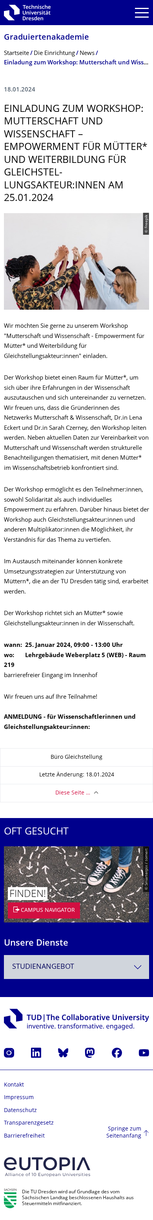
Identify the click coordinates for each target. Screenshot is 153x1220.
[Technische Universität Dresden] (27, 12)
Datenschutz (20, 1110)
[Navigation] (142, 13)
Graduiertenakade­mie (46, 38)
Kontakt (14, 1085)
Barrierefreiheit (24, 1136)
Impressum (19, 1097)
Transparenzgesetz (29, 1123)
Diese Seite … (72, 793)
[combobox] (76, 967)
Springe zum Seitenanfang (123, 1133)
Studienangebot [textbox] (43, 967)
